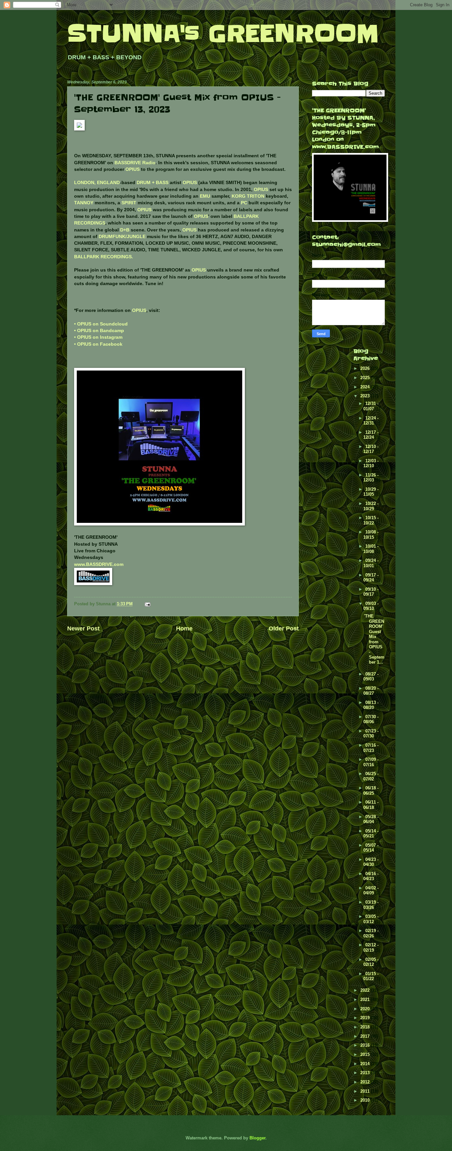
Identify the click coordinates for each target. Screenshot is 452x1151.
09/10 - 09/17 (371, 592)
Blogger (257, 1137)
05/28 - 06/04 (371, 819)
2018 (365, 1027)
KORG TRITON (248, 196)
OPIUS (132, 169)
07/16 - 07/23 (371, 748)
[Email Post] (147, 603)
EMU (205, 196)
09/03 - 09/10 (371, 606)
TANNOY (83, 202)
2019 (365, 1017)
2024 (365, 386)
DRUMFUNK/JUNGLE (122, 236)
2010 (365, 1100)
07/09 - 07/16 (371, 762)
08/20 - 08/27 (371, 691)
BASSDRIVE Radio (135, 162)
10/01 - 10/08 (371, 549)
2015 (365, 1054)
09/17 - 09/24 (371, 577)
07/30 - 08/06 (371, 719)
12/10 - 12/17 (371, 449)
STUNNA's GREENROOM (223, 34)
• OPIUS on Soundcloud (101, 324)
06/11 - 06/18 (371, 805)
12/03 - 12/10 (371, 463)
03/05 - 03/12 (371, 919)
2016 (365, 1045)
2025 (365, 377)
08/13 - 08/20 (371, 705)
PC (244, 202)
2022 (365, 990)
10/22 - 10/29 (371, 506)
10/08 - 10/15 (371, 534)
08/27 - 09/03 (371, 676)
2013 (365, 1072)
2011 (365, 1091)
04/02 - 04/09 (371, 890)
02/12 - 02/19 (371, 947)
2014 (365, 1063)
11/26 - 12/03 (371, 477)
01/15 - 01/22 (371, 976)
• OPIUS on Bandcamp (99, 330)
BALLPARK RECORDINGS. (103, 256)
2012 (365, 1081)
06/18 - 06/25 (371, 790)
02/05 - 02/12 (371, 962)
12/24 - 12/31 (371, 420)
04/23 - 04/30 (371, 862)
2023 (365, 395)
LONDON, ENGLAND (97, 182)
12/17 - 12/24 (371, 435)
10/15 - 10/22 (371, 520)
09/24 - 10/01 (371, 563)
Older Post (284, 628)
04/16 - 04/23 (371, 876)
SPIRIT (128, 202)
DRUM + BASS (152, 182)
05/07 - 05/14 (371, 848)
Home (184, 628)
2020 (365, 1008)
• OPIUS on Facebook (98, 344)
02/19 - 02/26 (371, 933)
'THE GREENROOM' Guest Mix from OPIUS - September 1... (374, 639)
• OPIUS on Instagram (98, 337)
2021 (365, 999)
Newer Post (83, 628)
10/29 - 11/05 (371, 492)
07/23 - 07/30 (371, 733)
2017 (365, 1036)
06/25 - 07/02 (371, 776)
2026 (365, 368)
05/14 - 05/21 (371, 833)
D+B (124, 229)
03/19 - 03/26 (371, 905)
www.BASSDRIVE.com (98, 564)
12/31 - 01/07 (371, 406)
